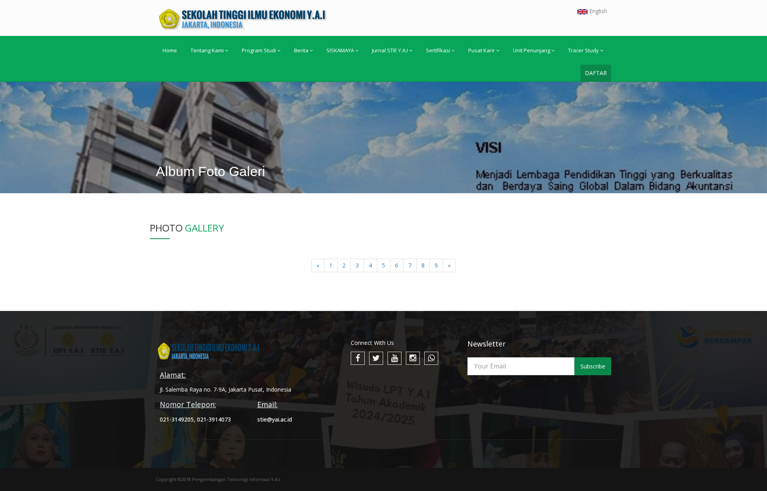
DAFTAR (596, 73)
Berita (301, 50)
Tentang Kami (207, 50)
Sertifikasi (438, 50)
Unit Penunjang (531, 50)
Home (170, 50)
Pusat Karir (481, 50)
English (597, 11)
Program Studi (259, 50)
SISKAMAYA (340, 50)
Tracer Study (583, 50)
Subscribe (592, 366)
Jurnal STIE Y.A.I (390, 50)
